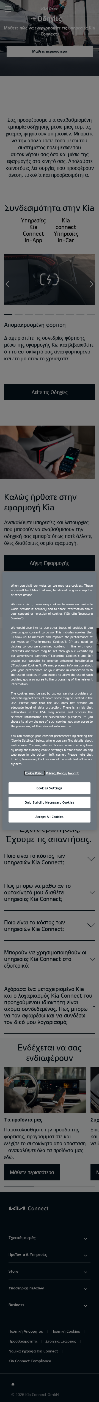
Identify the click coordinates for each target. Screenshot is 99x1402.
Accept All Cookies (49, 816)
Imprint (73, 773)
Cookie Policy (34, 773)
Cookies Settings (49, 788)
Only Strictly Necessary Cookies (50, 802)
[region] (49, 701)
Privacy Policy (55, 773)
